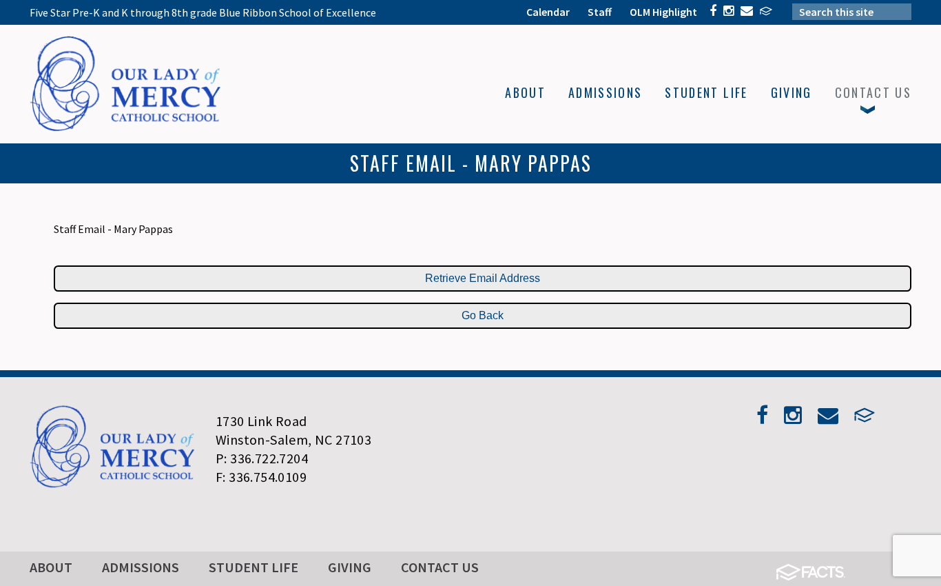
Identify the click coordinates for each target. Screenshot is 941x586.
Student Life (253, 567)
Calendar (548, 12)
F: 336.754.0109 (261, 476)
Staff (600, 12)
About (51, 567)
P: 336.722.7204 (262, 458)
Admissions (140, 567)
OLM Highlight (663, 12)
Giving (349, 567)
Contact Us (440, 567)
